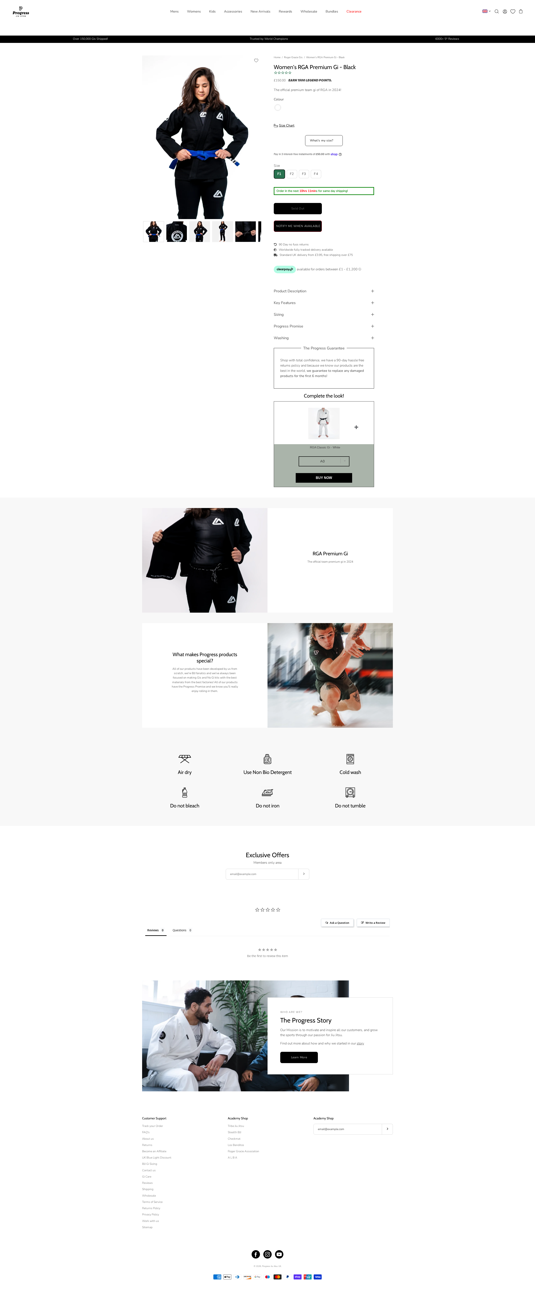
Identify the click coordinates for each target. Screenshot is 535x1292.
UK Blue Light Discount (156, 1158)
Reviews (147, 1183)
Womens (194, 11)
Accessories (233, 11)
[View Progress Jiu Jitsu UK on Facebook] (256, 1254)
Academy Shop (238, 1118)
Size (277, 165)
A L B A (232, 1158)
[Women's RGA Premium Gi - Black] (153, 231)
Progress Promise (288, 326)
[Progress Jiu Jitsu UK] (21, 11)
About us (148, 1139)
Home (277, 57)
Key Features (285, 302)
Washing (281, 337)
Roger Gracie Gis (293, 57)
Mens (174, 11)
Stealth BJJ (234, 1132)
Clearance (354, 11)
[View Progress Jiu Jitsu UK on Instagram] (267, 1254)
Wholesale (309, 11)
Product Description (290, 291)
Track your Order (152, 1126)
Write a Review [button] (375, 923)
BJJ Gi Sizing (149, 1164)
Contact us (149, 1170)
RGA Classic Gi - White (325, 447)
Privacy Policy (150, 1214)
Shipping (147, 1189)
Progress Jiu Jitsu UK (271, 1266)
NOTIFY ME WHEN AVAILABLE (298, 226)
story (360, 1043)
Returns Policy (151, 1208)
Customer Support (154, 1118)
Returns (147, 1145)
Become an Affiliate (154, 1151)
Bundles (332, 11)
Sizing (279, 314)
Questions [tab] (179, 930)
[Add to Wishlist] (256, 60)
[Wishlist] (513, 11)
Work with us (150, 1221)
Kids (212, 11)
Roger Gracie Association (243, 1151)
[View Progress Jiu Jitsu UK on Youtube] (279, 1254)
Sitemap (147, 1227)
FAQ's (146, 1132)
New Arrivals (260, 11)
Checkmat (234, 1139)
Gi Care (146, 1177)
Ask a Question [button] (339, 923)
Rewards (285, 11)
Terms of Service (152, 1202)
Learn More (299, 1057)
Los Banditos (236, 1145)
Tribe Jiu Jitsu (236, 1126)
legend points (318, 80)
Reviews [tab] (153, 930)
